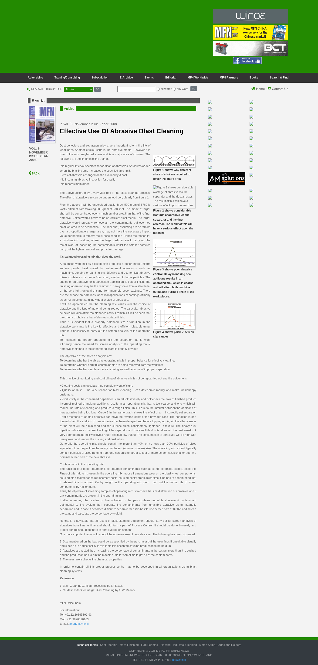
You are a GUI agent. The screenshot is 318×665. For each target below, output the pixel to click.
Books (254, 77)
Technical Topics (87, 645)
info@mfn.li (178, 660)
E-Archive (126, 77)
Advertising (35, 77)
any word (182, 89)
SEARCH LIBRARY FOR (46, 89)
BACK (35, 173)
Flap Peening (149, 645)
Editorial (170, 77)
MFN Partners (229, 77)
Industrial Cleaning (185, 645)
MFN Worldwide (198, 77)
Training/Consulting (67, 77)
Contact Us (279, 89)
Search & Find (279, 77)
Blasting (165, 645)
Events (149, 77)
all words (166, 89)
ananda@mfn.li (79, 623)
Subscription (99, 77)
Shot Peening (108, 645)
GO (97, 89)
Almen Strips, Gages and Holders (220, 645)
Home (260, 89)
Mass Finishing (129, 645)
